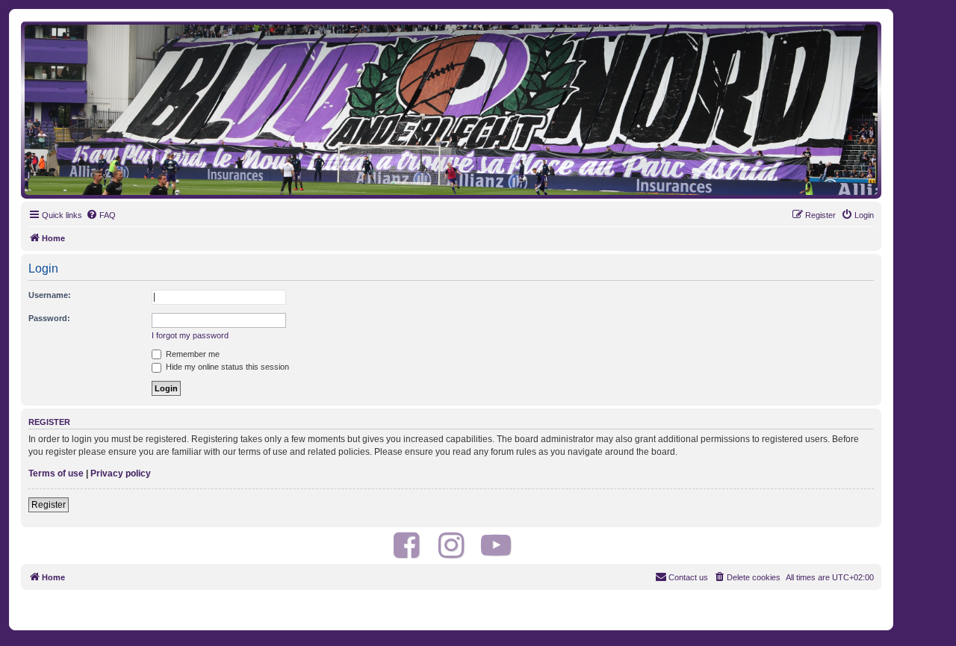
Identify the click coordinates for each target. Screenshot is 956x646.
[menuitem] (101, 215)
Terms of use (56, 473)
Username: (49, 295)
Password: (49, 318)
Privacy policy (120, 473)
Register (48, 505)
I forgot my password (190, 335)
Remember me (192, 354)
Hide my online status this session (226, 366)
